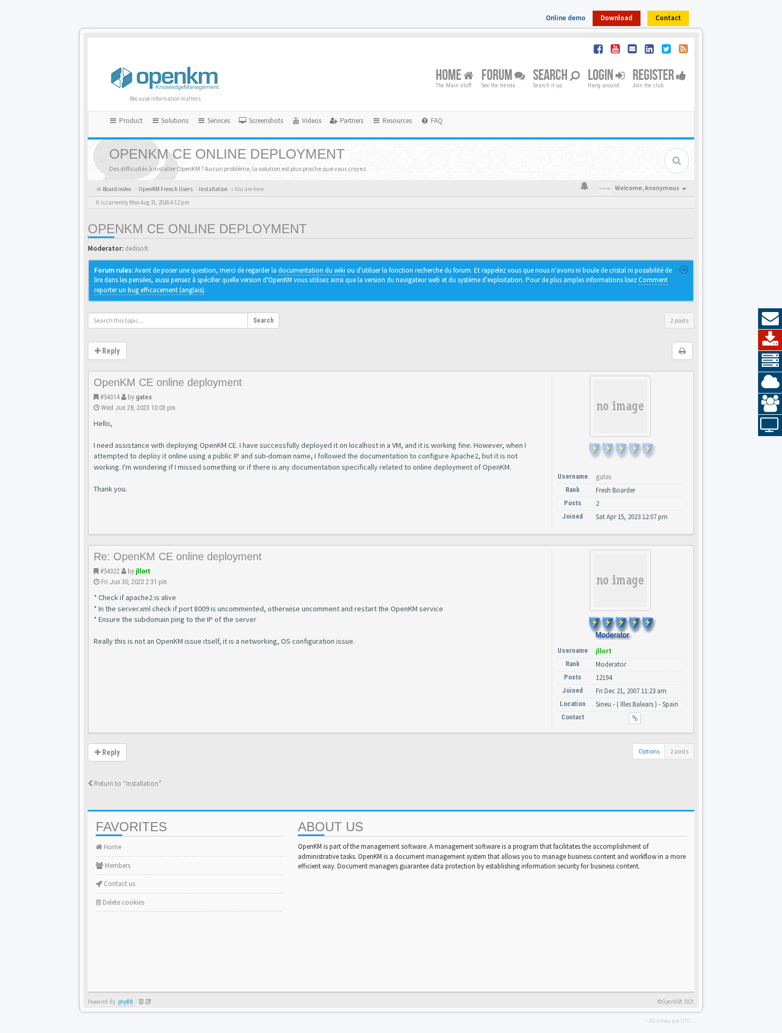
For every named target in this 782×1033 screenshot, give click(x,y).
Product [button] (130, 120)
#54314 (110, 397)
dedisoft (136, 248)
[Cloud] (770, 382)
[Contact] (770, 319)
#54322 (110, 571)
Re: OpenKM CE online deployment (178, 556)
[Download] (770, 340)
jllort (143, 571)
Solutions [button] (174, 120)
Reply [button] (110, 351)
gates (144, 397)
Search (551, 76)
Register (654, 76)
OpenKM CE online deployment (197, 229)
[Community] (770, 404)
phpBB (125, 1001)
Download (617, 17)
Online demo (566, 17)
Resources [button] (396, 120)
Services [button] (218, 120)
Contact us (118, 883)
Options (649, 751)
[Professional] (770, 361)
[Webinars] (770, 425)
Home (449, 76)
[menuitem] (260, 120)
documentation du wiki (311, 270)
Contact (668, 17)
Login (601, 76)
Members (116, 865)
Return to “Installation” (127, 783)
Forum (497, 76)
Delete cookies (122, 902)
